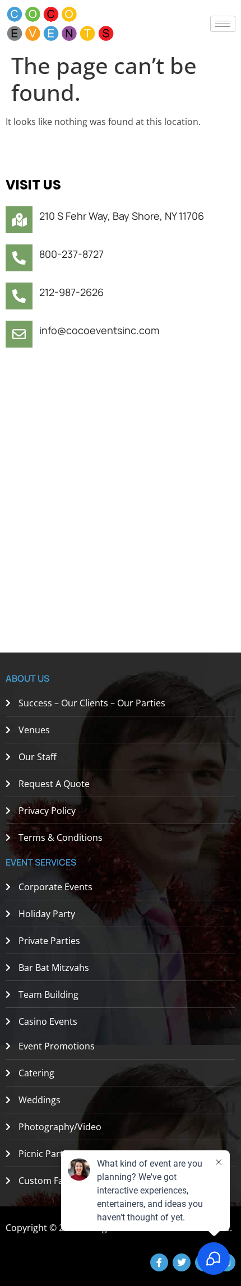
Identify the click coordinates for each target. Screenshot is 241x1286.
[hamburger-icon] (222, 24)
